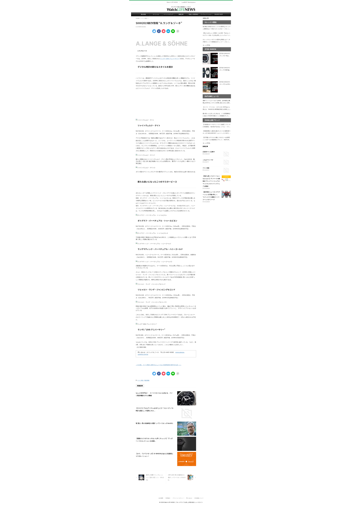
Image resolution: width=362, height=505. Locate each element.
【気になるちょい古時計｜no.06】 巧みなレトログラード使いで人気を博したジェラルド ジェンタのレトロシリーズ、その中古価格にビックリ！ (217, 34)
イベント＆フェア (168, 14)
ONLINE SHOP (218, 14)
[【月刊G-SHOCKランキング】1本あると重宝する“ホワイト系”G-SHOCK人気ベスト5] (210, 58)
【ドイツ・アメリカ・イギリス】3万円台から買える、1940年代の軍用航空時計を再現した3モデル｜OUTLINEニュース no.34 (216, 108)
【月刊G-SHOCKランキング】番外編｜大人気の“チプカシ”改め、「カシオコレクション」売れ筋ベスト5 (225, 69)
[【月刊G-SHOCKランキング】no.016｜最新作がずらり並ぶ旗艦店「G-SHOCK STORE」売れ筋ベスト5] (210, 87)
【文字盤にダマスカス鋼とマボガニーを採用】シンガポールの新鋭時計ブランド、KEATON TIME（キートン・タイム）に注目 (216, 139)
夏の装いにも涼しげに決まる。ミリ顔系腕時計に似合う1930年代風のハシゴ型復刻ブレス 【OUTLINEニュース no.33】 (216, 115)
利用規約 (168, 498)
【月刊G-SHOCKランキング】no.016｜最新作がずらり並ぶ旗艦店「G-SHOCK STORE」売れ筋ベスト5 (225, 83)
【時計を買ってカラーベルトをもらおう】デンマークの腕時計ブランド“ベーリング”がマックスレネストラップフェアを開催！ (211, 181)
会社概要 (161, 498)
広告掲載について (198, 498)
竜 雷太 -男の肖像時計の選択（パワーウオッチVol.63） (155, 423)
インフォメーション (206, 14)
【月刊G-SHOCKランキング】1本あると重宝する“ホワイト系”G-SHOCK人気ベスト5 (225, 55)
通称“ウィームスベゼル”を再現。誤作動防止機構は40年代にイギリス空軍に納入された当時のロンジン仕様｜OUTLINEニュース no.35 (217, 102)
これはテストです (208, 160)
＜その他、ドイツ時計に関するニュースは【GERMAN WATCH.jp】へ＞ (158, 365)
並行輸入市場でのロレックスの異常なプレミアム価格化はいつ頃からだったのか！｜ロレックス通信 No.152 (216, 28)
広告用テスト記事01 (209, 152)
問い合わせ (189, 498)
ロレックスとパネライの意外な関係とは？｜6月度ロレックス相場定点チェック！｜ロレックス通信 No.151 (216, 41)
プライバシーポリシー (178, 498)
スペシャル (156, 14)
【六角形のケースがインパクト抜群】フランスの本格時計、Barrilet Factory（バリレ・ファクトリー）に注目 (217, 126)
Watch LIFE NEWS (172, 2)
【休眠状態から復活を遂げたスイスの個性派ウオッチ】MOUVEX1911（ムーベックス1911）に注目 (216, 132)
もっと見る (206, 45)
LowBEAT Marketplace (188, 2)
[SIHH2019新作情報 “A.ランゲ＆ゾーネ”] (168, 31)
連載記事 (181, 14)
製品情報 (143, 14)
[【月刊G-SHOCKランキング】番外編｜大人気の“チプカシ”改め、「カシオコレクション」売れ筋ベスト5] (210, 72)
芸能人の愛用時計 (193, 14)
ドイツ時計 (141, 380)
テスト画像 (206, 168)
